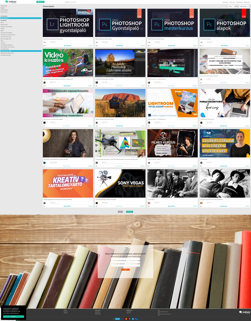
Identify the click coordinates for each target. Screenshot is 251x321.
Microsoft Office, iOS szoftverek (7, 47)
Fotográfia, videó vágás (6, 51)
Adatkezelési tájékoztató (163, 311)
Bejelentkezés (239, 2)
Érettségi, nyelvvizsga (6, 55)
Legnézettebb (4, 5)
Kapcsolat (66, 311)
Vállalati (2, 28)
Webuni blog (97, 312)
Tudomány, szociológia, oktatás (8, 34)
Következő (130, 211)
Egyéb (2, 30)
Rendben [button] (14, 316)
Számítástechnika (5, 49)
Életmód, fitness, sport (6, 36)
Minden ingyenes (4, 10)
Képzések (41, 1)
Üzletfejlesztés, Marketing (7, 45)
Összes (2, 22)
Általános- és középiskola (6, 26)
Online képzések (4, 18)
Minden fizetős (4, 12)
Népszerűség (243, 6)
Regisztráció (247, 2)
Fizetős (230, 6)
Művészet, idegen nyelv (6, 38)
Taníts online (232, 2)
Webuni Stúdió (98, 314)
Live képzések (4, 16)
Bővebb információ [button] (14, 313)
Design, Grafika (4, 24)
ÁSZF (159, 312)
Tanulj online (225, 2)
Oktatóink (66, 312)
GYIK (159, 315)
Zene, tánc (3, 43)
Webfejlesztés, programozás (7, 53)
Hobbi (2, 41)
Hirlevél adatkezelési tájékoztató (164, 314)
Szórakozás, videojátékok (6, 32)
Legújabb (3, 7)
